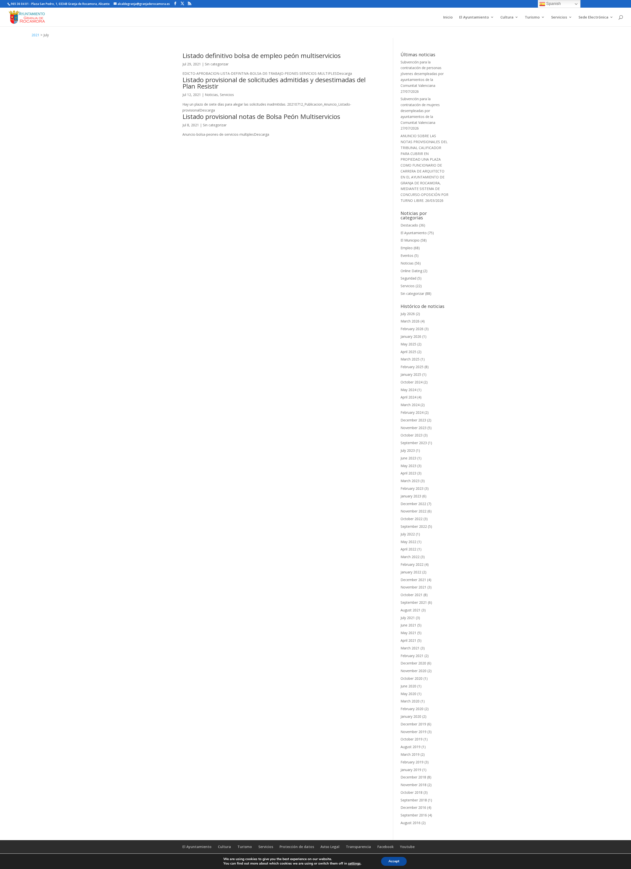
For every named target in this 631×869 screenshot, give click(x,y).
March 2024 (410, 404)
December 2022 (413, 503)
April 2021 (408, 640)
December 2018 (413, 777)
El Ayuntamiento (474, 17)
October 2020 (411, 678)
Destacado (409, 225)
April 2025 (408, 351)
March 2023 (410, 480)
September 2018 (414, 800)
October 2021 (411, 594)
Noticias (211, 94)
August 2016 (411, 822)
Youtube (407, 846)
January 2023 (411, 496)
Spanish (553, 3)
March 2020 (410, 701)
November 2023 (413, 427)
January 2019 (411, 769)
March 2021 (410, 648)
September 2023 (414, 442)
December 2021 (413, 579)
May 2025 (408, 344)
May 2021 (408, 632)
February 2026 (412, 328)
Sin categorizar (216, 64)
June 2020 (408, 686)
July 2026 (408, 313)
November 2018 (413, 784)
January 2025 (411, 374)
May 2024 (408, 389)
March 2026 (410, 321)
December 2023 (413, 420)
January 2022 (411, 572)
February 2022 (412, 564)
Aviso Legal (329, 846)
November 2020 (413, 670)
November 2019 (413, 731)
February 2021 (412, 655)
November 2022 (413, 511)
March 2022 (410, 556)
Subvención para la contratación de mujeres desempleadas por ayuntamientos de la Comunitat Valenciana (420, 110)
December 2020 (413, 663)
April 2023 (408, 473)
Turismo (532, 17)
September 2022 (414, 526)
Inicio (448, 17)
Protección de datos (297, 846)
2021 (35, 35)
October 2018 (411, 792)
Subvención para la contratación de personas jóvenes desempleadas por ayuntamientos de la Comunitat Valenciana (422, 74)
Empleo (407, 248)
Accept (393, 861)
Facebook (385, 846)
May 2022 (408, 541)
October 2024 (411, 382)
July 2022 (408, 534)
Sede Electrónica (593, 17)
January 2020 (411, 716)
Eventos (407, 255)
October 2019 (411, 739)
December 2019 (413, 724)
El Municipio (410, 240)
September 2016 (414, 815)
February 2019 (412, 762)
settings (354, 863)
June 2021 (408, 625)
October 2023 (411, 435)
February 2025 (412, 366)
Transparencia (358, 846)
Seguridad (408, 278)
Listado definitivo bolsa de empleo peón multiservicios (261, 55)
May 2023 (408, 465)
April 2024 (408, 397)
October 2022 (411, 518)
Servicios (559, 17)
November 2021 (413, 587)
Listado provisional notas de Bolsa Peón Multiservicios (261, 116)
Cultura (506, 17)
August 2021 (411, 610)
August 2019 (411, 746)
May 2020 (408, 693)
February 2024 (412, 412)
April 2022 (408, 549)
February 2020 (412, 708)
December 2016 (413, 807)
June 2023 (408, 458)
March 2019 (410, 754)
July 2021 (408, 617)
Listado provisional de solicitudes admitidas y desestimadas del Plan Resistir (274, 83)
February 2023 (412, 488)
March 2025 (410, 359)
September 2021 (414, 602)
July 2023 (408, 450)
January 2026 (411, 336)
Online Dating (411, 270)
